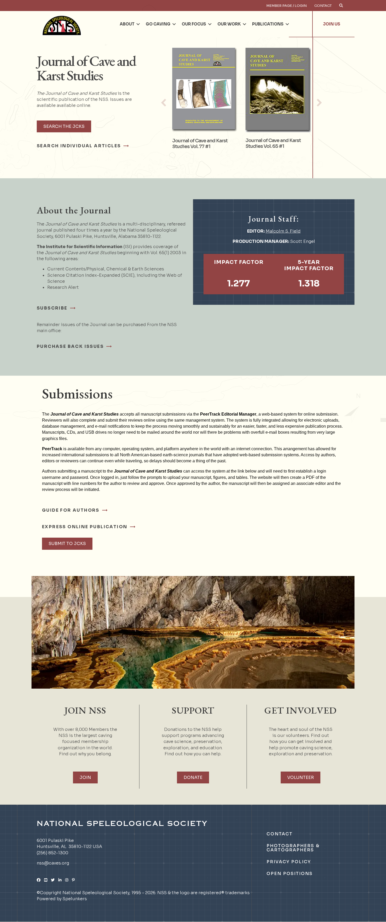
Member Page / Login (286, 5)
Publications (268, 24)
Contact (323, 5)
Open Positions (290, 873)
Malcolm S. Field (283, 231)
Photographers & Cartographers (293, 848)
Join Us (331, 24)
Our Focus (194, 24)
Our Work (229, 24)
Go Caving (158, 24)
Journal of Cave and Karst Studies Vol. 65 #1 (273, 143)
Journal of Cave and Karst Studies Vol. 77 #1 (199, 143)
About (127, 24)
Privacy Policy (289, 862)
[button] (138, 24)
